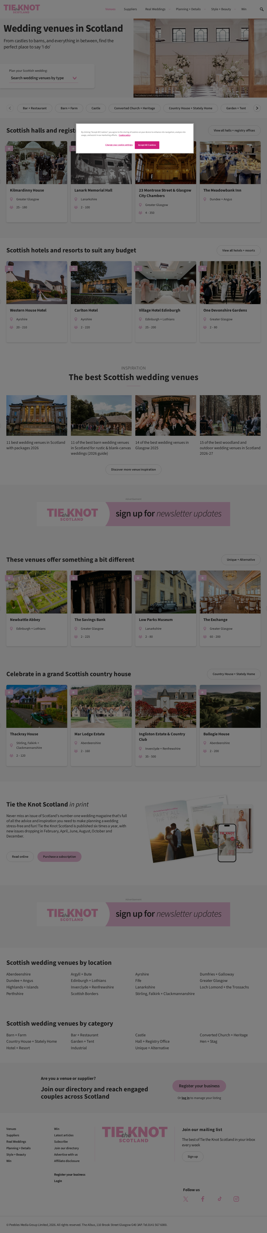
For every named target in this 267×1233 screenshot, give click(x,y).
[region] (135, 138)
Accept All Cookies (147, 145)
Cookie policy (124, 135)
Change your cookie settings (119, 144)
